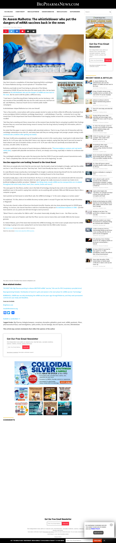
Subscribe (97, 540)
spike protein (36, 324)
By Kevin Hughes (103, 132)
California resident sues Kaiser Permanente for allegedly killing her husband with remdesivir (102, 221)
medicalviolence (62, 11)
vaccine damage (46, 324)
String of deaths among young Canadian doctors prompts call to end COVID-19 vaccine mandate (102, 93)
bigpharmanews (75, 11)
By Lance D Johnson (104, 122)
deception (46, 322)
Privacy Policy (58, 536)
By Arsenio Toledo (104, 96)
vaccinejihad (8, 11)
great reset (61, 322)
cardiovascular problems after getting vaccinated (19, 134)
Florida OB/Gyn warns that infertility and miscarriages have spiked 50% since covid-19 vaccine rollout (103, 118)
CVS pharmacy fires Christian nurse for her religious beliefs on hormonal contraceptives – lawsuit (102, 241)
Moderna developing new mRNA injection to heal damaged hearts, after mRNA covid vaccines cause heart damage (102, 204)
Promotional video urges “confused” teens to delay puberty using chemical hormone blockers (102, 147)
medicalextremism (33, 11)
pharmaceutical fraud (10, 324)
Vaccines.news (9, 228)
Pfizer (80, 322)
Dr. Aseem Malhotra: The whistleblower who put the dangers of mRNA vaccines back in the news (103, 83)
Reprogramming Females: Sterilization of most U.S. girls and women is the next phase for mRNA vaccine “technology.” (42, 292)
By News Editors (103, 112)
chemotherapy (20, 11)
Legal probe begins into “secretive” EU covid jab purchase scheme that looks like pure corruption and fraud (102, 193)
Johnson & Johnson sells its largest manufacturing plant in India (102, 101)
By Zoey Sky (102, 141)
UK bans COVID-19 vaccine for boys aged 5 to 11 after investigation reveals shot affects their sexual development (102, 251)
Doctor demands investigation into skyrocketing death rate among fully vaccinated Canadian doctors (103, 156)
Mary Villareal (18, 27)
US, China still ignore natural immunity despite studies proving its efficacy (102, 165)
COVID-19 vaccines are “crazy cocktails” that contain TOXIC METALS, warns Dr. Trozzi (101, 137)
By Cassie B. (102, 235)
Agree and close (98, 532)
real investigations (24, 324)
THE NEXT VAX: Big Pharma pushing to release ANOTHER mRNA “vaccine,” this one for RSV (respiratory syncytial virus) (42, 288)
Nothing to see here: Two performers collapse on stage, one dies (102, 213)
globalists (53, 322)
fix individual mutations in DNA (66, 207)
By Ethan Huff (102, 198)
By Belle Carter (103, 151)
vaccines (67, 324)
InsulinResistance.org (10, 308)
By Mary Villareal (103, 88)
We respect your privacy (48, 531)
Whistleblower (75, 324)
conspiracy (38, 322)
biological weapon (28, 322)
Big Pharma (18, 322)
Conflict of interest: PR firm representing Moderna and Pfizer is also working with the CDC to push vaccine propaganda (102, 231)
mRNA (68, 322)
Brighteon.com (8, 305)
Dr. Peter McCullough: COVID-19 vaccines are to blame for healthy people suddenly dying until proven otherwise (102, 128)
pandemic (74, 322)
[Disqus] (43, 445)
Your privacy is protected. (12, 352)
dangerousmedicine (48, 11)
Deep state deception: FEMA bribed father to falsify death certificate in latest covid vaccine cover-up (102, 262)
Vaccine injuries (58, 324)
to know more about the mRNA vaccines (24, 231)
